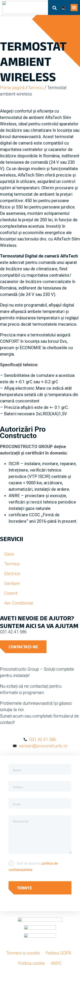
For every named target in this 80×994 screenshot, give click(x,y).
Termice (12, 563)
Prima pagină (12, 87)
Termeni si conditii (23, 953)
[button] (74, 7)
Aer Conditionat (18, 603)
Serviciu (36, 87)
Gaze (9, 554)
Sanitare (12, 583)
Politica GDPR (58, 953)
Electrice (12, 573)
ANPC (56, 963)
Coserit (10, 593)
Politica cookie (31, 963)
